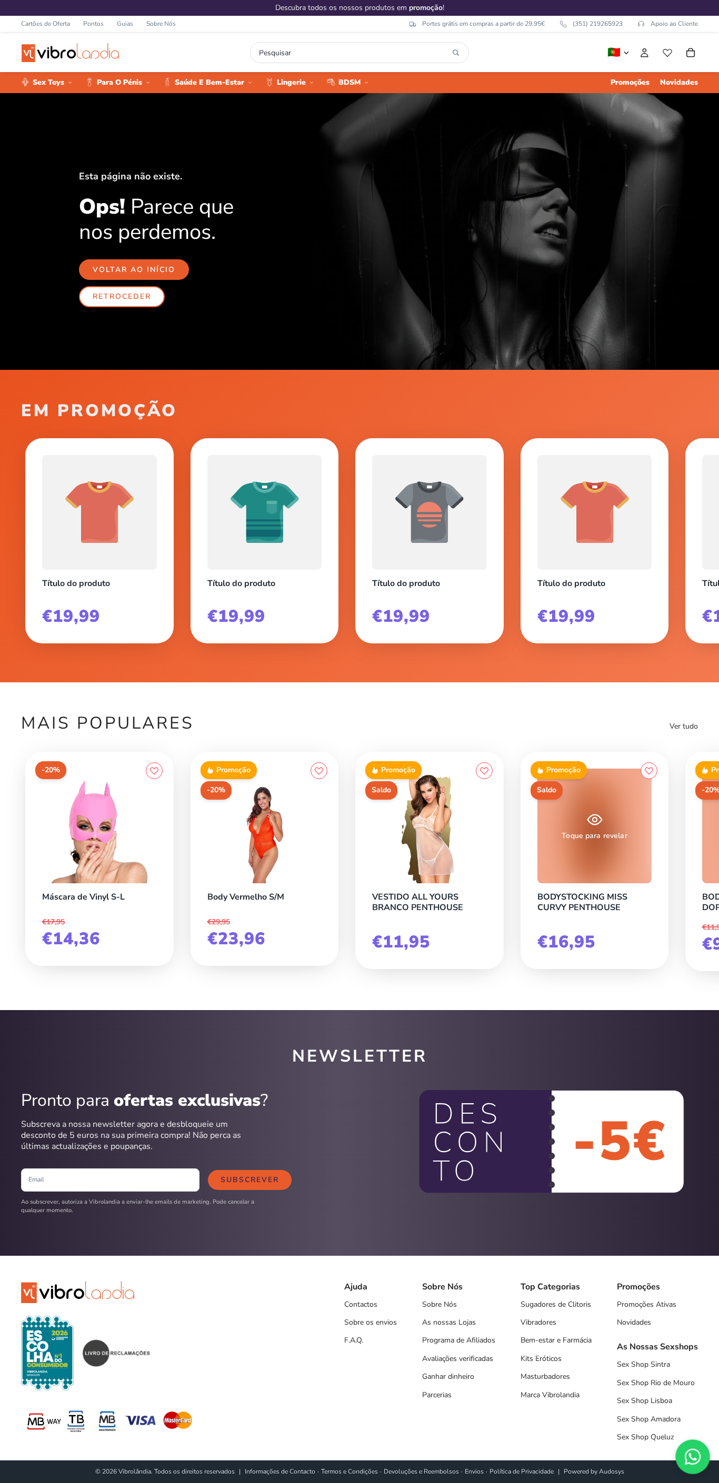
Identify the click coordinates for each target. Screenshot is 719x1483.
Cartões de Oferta (45, 23)
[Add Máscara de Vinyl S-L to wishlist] (154, 770)
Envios (474, 1471)
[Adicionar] (154, 880)
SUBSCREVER (250, 1180)
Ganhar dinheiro (448, 1376)
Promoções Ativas (646, 1304)
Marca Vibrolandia (550, 1395)
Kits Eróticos (541, 1359)
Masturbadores (545, 1376)
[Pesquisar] (455, 52)
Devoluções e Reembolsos (421, 1471)
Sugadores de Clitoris (556, 1304)
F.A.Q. (353, 1340)
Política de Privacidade (522, 1471)
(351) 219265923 (598, 23)
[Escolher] (484, 880)
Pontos (93, 23)
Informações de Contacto (280, 1471)
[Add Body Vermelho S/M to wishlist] (319, 770)
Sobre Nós (161, 23)
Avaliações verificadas (457, 1359)
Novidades (634, 1322)
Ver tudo (684, 726)
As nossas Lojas (449, 1322)
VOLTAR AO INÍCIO (134, 270)
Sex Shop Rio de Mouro (656, 1383)
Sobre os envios (370, 1322)
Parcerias (437, 1395)
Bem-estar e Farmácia (556, 1340)
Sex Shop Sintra (643, 1364)
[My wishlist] (667, 52)
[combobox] (353, 53)
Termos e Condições (349, 1471)
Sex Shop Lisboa (644, 1401)
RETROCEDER (122, 296)
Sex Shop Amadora (649, 1419)
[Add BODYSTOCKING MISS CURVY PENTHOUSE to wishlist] (649, 770)
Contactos (360, 1304)
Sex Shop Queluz (645, 1437)
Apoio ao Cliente (674, 23)
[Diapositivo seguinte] (686, 536)
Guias (125, 23)
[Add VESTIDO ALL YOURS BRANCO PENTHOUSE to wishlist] (484, 770)
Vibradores (538, 1322)
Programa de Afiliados (458, 1340)
